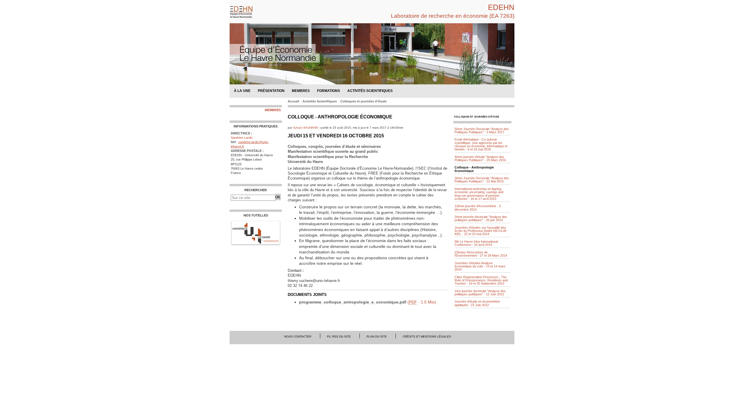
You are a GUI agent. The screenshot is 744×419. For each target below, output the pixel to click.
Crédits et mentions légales (427, 336)
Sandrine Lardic (242, 137)
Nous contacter (297, 336)
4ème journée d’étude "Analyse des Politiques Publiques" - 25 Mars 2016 (480, 158)
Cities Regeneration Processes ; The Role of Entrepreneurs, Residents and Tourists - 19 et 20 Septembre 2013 (481, 280)
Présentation (271, 91)
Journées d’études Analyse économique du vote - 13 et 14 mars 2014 (480, 266)
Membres (273, 110)
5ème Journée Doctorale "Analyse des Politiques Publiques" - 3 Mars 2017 (482, 130)
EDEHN (501, 7)
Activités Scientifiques (320, 101)
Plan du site (376, 336)
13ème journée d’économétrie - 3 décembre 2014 (478, 207)
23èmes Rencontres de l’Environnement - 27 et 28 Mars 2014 (481, 254)
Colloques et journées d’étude (363, 101)
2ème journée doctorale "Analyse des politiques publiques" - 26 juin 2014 (481, 218)
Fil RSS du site (339, 336)
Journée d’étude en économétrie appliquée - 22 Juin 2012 (477, 303)
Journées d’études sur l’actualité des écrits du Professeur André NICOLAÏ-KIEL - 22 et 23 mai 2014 (481, 231)
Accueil (293, 101)
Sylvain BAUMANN (305, 127)
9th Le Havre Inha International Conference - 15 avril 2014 (476, 243)
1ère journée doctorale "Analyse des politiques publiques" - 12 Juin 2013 (480, 292)
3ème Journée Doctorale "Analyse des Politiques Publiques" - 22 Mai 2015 (482, 179)
